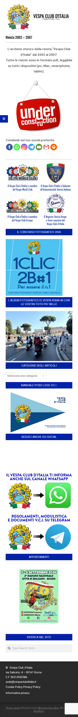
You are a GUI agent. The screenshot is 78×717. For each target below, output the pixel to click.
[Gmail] (46, 147)
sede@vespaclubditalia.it (21, 682)
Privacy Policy (31, 687)
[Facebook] (9, 147)
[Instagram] (24, 147)
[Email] (39, 147)
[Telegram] (31, 147)
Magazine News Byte (48, 707)
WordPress (38, 711)
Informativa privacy (18, 693)
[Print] (53, 147)
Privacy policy (13, 707)
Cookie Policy (14, 687)
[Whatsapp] (16, 147)
